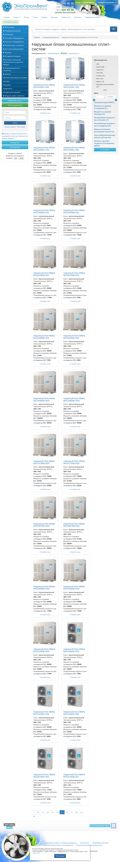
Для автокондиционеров (13, 49)
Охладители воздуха (12, 56)
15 (62, 812)
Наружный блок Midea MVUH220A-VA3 (44, 712)
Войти (15, 123)
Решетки (7, 52)
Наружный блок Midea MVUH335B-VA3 (74, 274)
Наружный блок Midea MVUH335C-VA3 (74, 86)
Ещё (105, 90)
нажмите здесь (36, 853)
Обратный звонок (15, 100)
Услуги (35, 17)
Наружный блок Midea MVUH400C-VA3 (44, 86)
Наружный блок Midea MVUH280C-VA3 (44, 148)
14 (57, 812)
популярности (73, 53)
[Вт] (102, 107)
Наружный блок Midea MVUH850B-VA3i (74, 399)
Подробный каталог (92, 17)
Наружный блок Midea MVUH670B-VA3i (44, 524)
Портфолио (15, 142)
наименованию (53, 53)
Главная (7, 17)
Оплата (44, 17)
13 (52, 812)
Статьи (26, 17)
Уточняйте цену (45, 113)
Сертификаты (15, 147)
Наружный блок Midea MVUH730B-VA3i (74, 462)
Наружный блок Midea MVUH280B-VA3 (44, 336)
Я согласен (60, 856)
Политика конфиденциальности (89, 845)
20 (34, 816)
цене (65, 53)
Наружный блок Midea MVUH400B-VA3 (44, 274)
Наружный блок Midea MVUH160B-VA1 (74, 775)
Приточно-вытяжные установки (15, 77)
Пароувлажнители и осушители (11, 69)
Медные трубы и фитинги (14, 95)
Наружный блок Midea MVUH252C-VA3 (74, 148)
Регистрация (21, 127)
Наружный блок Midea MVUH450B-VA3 (74, 211)
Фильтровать (105, 150)
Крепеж (7, 74)
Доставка (54, 17)
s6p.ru (9, 827)
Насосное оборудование (14, 41)
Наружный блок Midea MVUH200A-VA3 (74, 712)
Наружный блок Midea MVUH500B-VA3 (44, 211)
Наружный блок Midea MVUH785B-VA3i (44, 462)
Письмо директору (15, 105)
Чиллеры (6, 81)
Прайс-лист (66, 17)
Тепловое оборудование (14, 38)
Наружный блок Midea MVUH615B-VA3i (74, 524)
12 (48, 812)
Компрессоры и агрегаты (14, 45)
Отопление (8, 34)
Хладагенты (7, 88)
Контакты (77, 17)
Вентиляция (9, 27)
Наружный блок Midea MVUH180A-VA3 (44, 775)
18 (76, 812)
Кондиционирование (12, 31)
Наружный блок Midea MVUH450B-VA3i (74, 587)
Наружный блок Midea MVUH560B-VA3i (44, 587)
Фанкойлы (7, 85)
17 (72, 812)
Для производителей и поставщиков (58, 845)
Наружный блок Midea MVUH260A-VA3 (74, 650)
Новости (17, 17)
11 (43, 812)
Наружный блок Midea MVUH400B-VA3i (44, 650)
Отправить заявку (10, 22)
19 (81, 812)
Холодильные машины (11, 92)
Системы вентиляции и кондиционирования (59, 843)
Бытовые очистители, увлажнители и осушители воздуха (13, 62)
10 (38, 812)
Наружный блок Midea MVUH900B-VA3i (44, 399)
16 (67, 812)
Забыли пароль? (10, 127)
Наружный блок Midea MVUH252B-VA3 (74, 336)
